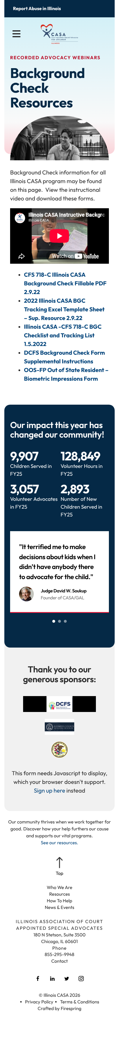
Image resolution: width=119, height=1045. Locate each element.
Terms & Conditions (79, 1002)
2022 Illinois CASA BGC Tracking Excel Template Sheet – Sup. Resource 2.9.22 (64, 309)
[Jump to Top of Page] (59, 867)
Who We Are (59, 887)
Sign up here (49, 790)
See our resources (59, 843)
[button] (16, 34)
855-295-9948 (60, 954)
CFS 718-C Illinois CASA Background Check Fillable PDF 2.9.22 (65, 283)
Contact (59, 961)
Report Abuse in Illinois (37, 9)
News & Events (59, 907)
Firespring (71, 1008)
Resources (59, 894)
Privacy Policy (39, 1002)
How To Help (59, 901)
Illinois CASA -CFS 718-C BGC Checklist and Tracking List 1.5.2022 (63, 335)
